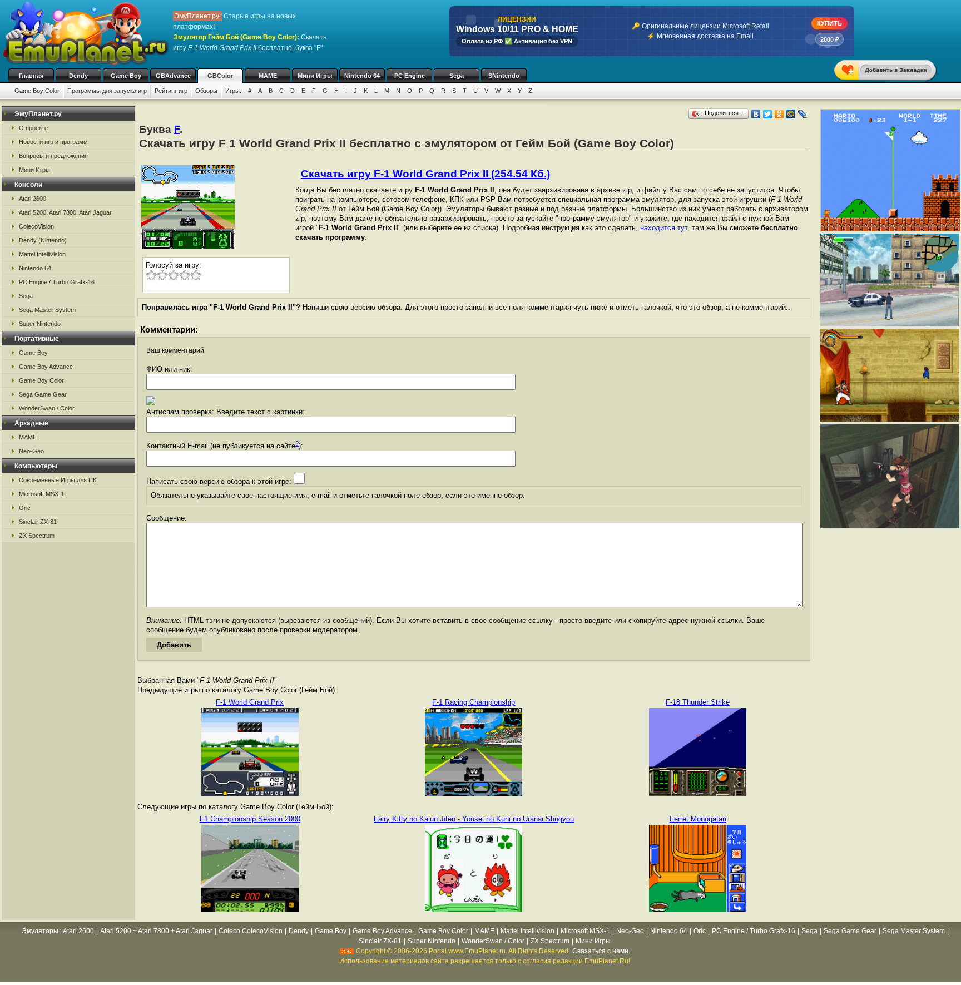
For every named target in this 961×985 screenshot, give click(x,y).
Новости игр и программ (53, 141)
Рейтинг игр (171, 90)
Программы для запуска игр (107, 90)
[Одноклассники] (779, 114)
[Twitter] (768, 114)
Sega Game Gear (43, 394)
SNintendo (503, 75)
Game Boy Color (37, 90)
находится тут (663, 228)
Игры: (233, 90)
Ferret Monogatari (698, 819)
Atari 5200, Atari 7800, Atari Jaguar (65, 212)
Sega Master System (47, 309)
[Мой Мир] (791, 114)
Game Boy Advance (46, 366)
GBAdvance (173, 75)
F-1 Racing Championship (473, 702)
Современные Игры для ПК (57, 480)
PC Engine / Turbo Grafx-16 (57, 282)
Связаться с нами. (601, 951)
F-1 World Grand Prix (250, 702)
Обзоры (206, 90)
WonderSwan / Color (47, 408)
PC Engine (409, 75)
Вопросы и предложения (53, 155)
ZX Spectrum (37, 535)
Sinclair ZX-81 (38, 521)
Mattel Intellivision (42, 254)
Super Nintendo (40, 323)
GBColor (220, 75)
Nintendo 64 (362, 75)
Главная (31, 75)
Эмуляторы (40, 931)
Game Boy (126, 75)
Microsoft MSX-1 (41, 494)
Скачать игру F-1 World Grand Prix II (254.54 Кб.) (425, 174)
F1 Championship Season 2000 (250, 819)
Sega (456, 75)
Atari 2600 (32, 198)
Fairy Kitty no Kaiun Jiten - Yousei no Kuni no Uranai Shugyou (474, 819)
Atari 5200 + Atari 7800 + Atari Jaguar (156, 931)
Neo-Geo (31, 451)
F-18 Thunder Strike (698, 702)
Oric (25, 507)
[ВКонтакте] (756, 114)
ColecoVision (36, 226)
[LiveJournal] (803, 114)
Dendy (78, 75)
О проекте (33, 128)
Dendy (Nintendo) (43, 240)
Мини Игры (315, 75)
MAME (268, 75)
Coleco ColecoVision (251, 931)
